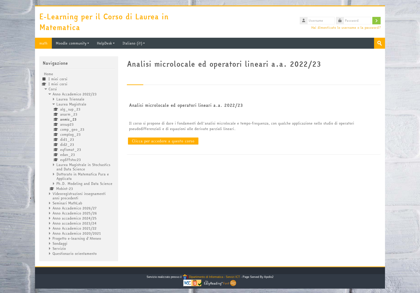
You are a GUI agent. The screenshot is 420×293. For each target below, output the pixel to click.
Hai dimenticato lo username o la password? (346, 27)
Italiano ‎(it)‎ (132, 43)
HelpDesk (104, 43)
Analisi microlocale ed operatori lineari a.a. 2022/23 (186, 105)
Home (48, 74)
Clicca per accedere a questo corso (163, 141)
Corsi (53, 89)
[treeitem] (79, 164)
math (43, 43)
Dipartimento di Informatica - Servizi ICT (214, 277)
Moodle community (71, 43)
